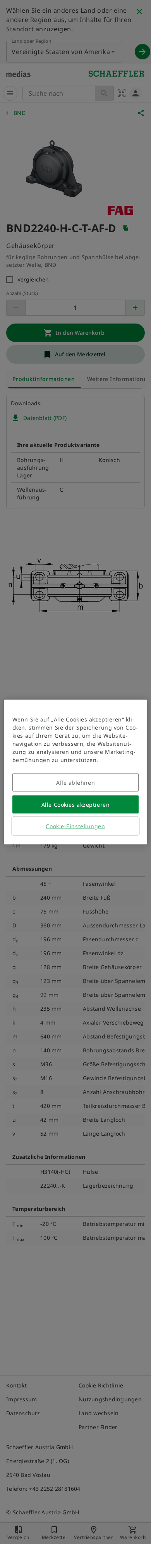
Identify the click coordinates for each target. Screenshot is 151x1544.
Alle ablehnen (75, 782)
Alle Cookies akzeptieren (75, 804)
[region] (76, 772)
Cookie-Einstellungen (75, 826)
